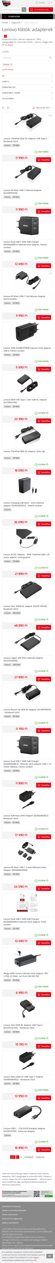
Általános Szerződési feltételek (14, 1210)
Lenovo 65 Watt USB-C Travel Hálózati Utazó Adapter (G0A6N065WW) (24, 869)
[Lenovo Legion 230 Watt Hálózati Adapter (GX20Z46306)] (27, 641)
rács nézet (3, 108)
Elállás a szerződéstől (10, 1223)
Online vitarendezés (10, 1214)
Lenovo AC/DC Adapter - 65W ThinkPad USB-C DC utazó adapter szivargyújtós (26, 556)
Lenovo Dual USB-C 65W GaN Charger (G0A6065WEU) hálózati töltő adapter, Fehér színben (24, 922)
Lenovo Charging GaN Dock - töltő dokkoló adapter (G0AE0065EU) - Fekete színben (23, 504)
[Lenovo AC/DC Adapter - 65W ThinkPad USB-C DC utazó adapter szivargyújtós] (27, 538)
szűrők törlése (7, 69)
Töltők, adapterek (31, 22)
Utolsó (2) (40, 1157)
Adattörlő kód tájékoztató (12, 1218)
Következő (29, 1157)
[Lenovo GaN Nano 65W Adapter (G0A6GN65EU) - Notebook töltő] (27, 799)
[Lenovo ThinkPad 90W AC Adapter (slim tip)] (27, 435)
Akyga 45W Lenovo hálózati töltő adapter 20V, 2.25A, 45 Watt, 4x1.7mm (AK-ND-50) (25, 975)
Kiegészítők (15, 22)
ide (35, 1260)
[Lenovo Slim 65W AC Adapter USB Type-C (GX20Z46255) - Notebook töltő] (27, 1009)
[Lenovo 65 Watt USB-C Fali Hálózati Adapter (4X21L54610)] (27, 280)
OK (49, 1256)
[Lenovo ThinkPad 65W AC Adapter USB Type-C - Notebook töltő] (27, 122)
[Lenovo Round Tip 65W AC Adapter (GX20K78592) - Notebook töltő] (27, 693)
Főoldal (5, 22)
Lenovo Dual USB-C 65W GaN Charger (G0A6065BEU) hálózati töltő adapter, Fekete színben (25, 245)
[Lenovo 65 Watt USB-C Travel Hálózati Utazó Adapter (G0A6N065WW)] (27, 851)
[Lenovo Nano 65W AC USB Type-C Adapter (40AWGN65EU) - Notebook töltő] (27, 1060)
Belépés (42, 2)
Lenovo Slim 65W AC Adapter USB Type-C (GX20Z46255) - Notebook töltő (23, 1026)
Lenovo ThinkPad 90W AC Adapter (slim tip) (24, 451)
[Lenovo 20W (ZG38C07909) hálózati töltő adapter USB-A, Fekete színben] (27, 332)
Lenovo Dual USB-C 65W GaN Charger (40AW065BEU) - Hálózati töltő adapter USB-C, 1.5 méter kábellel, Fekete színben (27, 764)
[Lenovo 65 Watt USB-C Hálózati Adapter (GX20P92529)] (27, 174)
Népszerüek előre (43, 107)
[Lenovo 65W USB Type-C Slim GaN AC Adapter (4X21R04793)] (27, 383)
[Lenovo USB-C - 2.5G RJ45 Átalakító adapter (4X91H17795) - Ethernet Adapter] (27, 1112)
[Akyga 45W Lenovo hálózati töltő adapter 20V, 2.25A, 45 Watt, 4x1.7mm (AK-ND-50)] (27, 957)
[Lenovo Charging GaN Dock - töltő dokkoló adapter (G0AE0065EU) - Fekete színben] (27, 486)
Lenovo (6, 64)
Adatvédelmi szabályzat (11, 1206)
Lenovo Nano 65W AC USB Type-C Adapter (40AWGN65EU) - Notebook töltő (23, 1078)
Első (12, 1157)
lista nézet (8, 108)
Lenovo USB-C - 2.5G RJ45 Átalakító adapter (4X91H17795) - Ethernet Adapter (24, 1130)
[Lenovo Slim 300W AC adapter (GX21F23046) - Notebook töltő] (27, 590)
